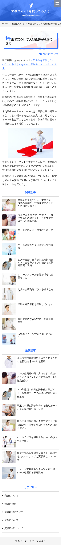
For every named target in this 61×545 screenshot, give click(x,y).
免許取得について (13, 512)
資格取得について (13, 528)
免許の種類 (10, 503)
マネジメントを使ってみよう (30, 541)
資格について (11, 520)
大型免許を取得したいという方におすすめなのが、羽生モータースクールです (29, 64)
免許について (18, 24)
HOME (5, 24)
